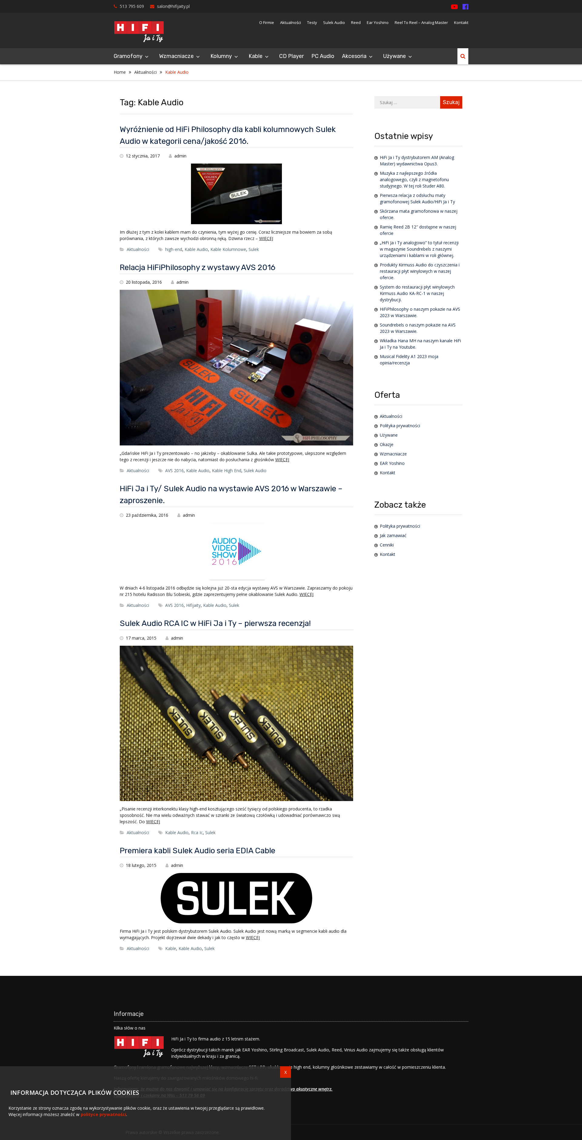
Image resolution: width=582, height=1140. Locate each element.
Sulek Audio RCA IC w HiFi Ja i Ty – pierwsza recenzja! (215, 623)
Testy (312, 22)
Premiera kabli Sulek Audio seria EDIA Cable (197, 850)
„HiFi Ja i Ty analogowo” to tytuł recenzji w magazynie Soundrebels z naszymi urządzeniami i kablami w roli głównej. (419, 249)
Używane (394, 56)
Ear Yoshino (378, 22)
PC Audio (322, 56)
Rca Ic (197, 832)
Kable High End (226, 470)
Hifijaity (193, 605)
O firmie (266, 22)
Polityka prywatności (400, 425)
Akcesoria (354, 56)
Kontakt (461, 22)
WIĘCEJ (266, 238)
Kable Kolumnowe (228, 249)
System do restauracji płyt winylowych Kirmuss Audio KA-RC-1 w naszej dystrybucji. (417, 293)
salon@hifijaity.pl (173, 6)
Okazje (386, 444)
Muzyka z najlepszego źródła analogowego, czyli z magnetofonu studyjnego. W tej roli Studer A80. (414, 179)
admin (180, 156)
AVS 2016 (174, 470)
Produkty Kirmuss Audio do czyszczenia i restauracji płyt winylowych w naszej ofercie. (420, 271)
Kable (170, 948)
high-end (173, 249)
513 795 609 (132, 6)
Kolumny (221, 56)
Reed (356, 22)
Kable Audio (196, 249)
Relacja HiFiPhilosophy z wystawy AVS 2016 (197, 267)
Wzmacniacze (176, 56)
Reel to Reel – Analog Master (421, 22)
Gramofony (128, 56)
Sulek (254, 249)
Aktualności (290, 22)
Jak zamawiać (393, 535)
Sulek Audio (334, 22)
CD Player (291, 56)
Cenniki (387, 545)
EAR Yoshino (392, 463)
